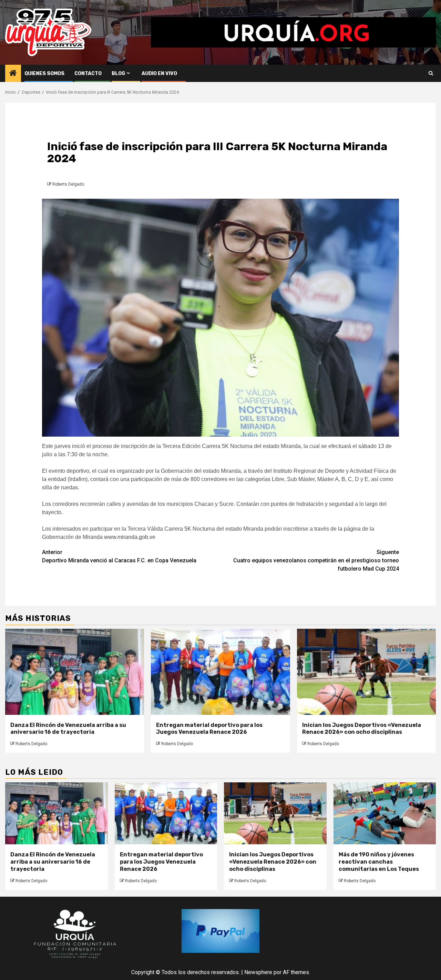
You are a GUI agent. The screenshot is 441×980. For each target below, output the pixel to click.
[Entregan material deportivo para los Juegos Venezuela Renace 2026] (220, 672)
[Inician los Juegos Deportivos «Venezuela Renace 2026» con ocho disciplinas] (366, 672)
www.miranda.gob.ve (129, 537)
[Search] (431, 73)
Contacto (88, 73)
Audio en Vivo (159, 73)
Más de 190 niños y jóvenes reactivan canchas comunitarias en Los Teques (379, 861)
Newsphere (258, 972)
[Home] (13, 74)
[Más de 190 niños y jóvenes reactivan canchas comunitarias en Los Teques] (385, 813)
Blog (118, 73)
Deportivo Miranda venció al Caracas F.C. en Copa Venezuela (119, 556)
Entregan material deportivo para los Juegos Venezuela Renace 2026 (209, 729)
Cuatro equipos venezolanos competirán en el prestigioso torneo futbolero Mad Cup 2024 (316, 560)
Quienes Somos (44, 73)
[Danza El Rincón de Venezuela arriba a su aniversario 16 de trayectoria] (74, 672)
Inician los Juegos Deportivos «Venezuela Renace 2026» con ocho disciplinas (361, 729)
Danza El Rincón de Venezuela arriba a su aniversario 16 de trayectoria (68, 729)
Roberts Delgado (68, 184)
